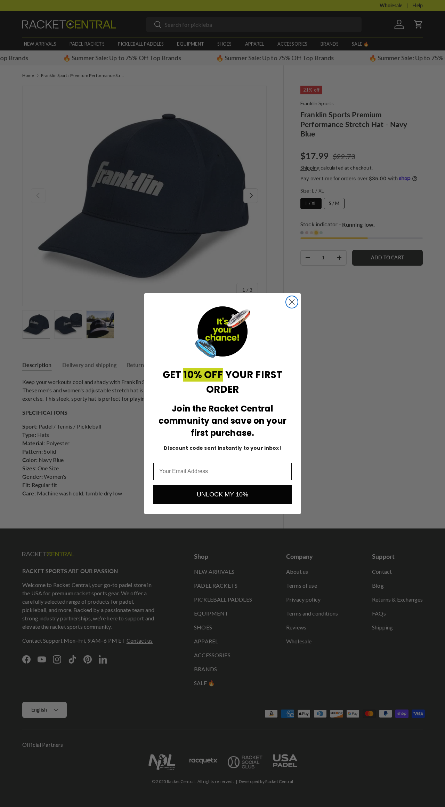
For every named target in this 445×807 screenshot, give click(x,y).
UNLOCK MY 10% (222, 494)
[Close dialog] (292, 302)
